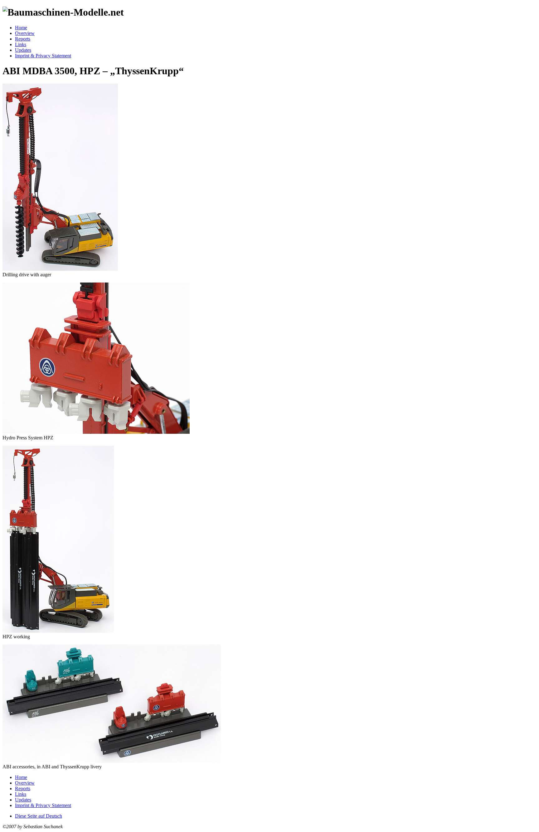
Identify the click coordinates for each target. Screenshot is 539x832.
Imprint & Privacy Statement (43, 55)
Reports (22, 38)
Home (21, 27)
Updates (23, 50)
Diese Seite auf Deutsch (38, 816)
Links (20, 44)
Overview (25, 33)
